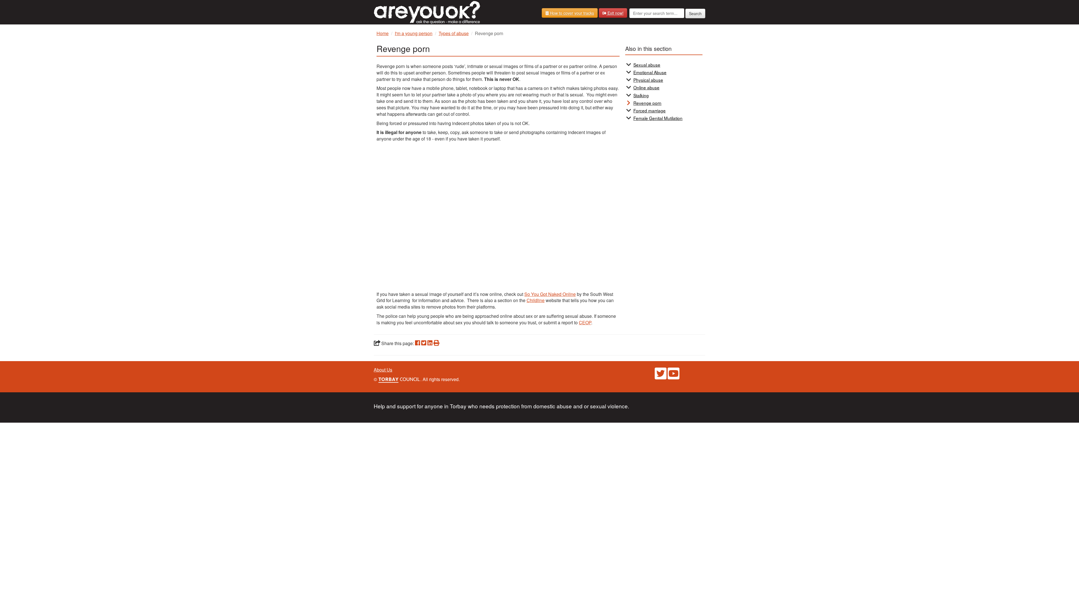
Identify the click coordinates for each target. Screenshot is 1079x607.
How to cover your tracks (571, 13)
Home (383, 33)
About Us (383, 369)
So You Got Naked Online (550, 294)
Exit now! (615, 13)
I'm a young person (413, 33)
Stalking (641, 95)
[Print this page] (436, 343)
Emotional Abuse (650, 72)
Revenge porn (647, 103)
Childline (536, 300)
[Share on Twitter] (423, 343)
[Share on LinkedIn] (429, 343)
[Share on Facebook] (417, 343)
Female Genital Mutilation (658, 118)
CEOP (585, 322)
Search (695, 13)
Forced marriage (649, 110)
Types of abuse (454, 33)
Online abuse (646, 87)
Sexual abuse (646, 65)
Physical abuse (648, 80)
